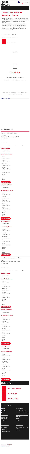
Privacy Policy (9, 444)
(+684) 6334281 (4, 139)
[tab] (15, 34)
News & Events (19, 425)
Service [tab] (16, 145)
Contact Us (18, 430)
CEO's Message (4, 415)
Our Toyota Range (5, 425)
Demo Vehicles (4, 427)
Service (17, 422)
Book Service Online (5, 431)
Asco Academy (4, 420)
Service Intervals (19, 408)
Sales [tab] (10, 145)
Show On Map (5, 182)
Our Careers (3, 422)
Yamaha (18, 420)
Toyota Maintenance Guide (22, 412)
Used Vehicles (4, 429)
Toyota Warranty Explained (22, 410)
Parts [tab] (23, 145)
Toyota (17, 418)
